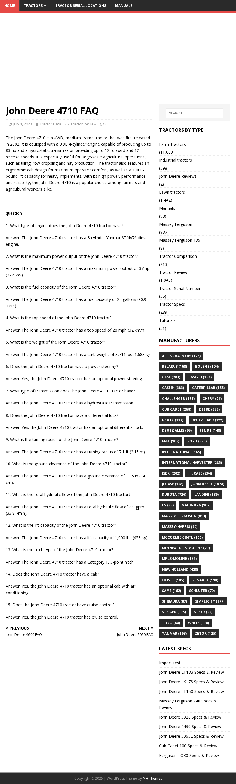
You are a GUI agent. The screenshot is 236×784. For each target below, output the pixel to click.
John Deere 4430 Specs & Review (190, 726)
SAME (171, 590)
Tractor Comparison (178, 256)
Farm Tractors (172, 144)
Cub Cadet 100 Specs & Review (188, 745)
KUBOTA (174, 494)
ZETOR (205, 633)
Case (171, 377)
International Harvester (192, 462)
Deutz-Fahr (207, 419)
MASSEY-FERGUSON (184, 516)
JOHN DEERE (207, 483)
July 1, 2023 (22, 124)
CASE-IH (200, 377)
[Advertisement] (118, 61)
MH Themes (152, 778)
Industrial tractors (175, 160)
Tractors (33, 5)
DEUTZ (172, 419)
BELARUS (174, 366)
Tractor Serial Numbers (181, 288)
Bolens (207, 366)
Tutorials (167, 320)
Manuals (123, 5)
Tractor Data (50, 124)
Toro (171, 622)
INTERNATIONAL (181, 452)
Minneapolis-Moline (186, 547)
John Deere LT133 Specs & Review (191, 672)
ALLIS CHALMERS (181, 355)
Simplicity (209, 601)
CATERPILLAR (208, 387)
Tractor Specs (172, 304)
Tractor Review (83, 124)
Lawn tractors (172, 192)
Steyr (203, 611)
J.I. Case (200, 473)
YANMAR (174, 633)
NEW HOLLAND (180, 569)
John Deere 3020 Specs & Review (190, 717)
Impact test (169, 662)
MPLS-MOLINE (179, 558)
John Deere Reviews (178, 176)
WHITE (198, 622)
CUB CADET (176, 409)
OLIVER (173, 580)
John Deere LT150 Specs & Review (191, 691)
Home (9, 5)
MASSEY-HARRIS (179, 526)
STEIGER (174, 611)
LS (168, 505)
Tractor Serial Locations (80, 5)
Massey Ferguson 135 (179, 240)
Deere (209, 409)
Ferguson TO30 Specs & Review (189, 755)
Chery (212, 398)
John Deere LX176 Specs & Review (191, 681)
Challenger (178, 398)
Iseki (171, 473)
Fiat (170, 441)
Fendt (210, 430)
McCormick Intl (182, 537)
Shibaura (174, 601)
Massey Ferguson (175, 224)
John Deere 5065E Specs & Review (191, 736)
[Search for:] (195, 113)
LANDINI (206, 494)
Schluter (202, 590)
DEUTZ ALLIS (177, 430)
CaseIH (173, 387)
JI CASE (172, 483)
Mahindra (196, 505)
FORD (197, 441)
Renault (205, 580)
